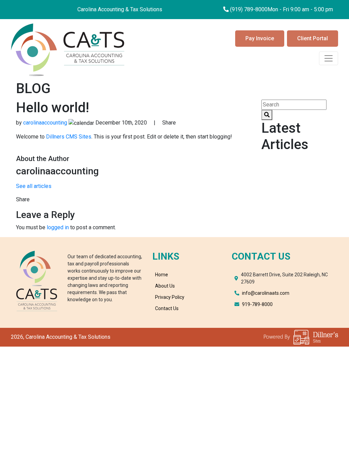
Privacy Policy (169, 297)
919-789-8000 (257, 304)
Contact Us (167, 308)
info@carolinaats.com (265, 293)
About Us (165, 286)
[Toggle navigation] (328, 58)
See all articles (33, 186)
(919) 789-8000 (249, 9)
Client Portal (312, 38)
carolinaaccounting (45, 122)
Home (161, 274)
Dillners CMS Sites (68, 136)
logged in (58, 227)
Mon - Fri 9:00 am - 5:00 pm (300, 9)
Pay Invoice (259, 38)
